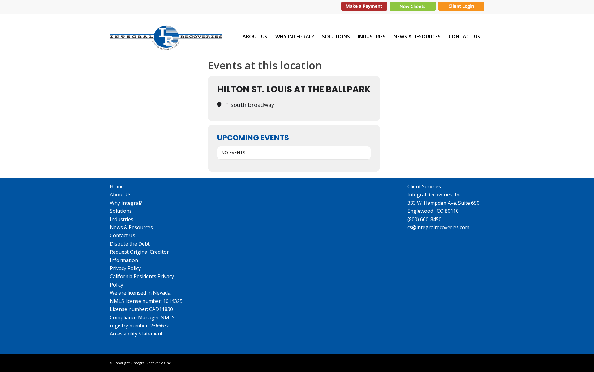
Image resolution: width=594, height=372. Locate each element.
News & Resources (131, 227)
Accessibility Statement (136, 333)
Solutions (121, 211)
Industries (121, 219)
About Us (120, 194)
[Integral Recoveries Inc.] (166, 36)
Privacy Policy (125, 268)
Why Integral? (126, 202)
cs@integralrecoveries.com (438, 227)
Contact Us (122, 235)
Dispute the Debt (130, 243)
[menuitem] (255, 36)
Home (117, 186)
